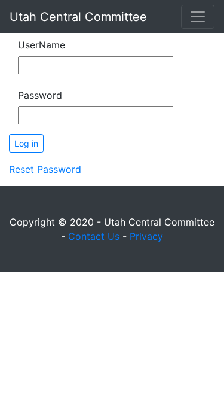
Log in (26, 143)
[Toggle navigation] (197, 17)
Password (40, 95)
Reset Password (45, 169)
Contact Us (93, 236)
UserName (41, 45)
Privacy (146, 236)
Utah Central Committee (78, 17)
